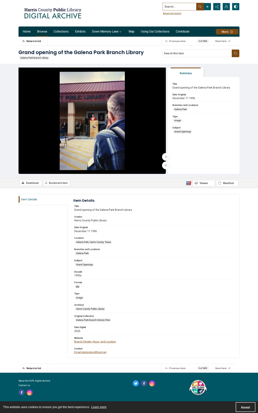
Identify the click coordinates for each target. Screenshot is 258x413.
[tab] (186, 72)
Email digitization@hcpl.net (90, 352)
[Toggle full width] (166, 157)
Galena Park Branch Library (34, 58)
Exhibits (80, 31)
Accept (245, 407)
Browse (42, 31)
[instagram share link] (30, 392)
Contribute (182, 31)
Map (131, 31)
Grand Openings (182, 131)
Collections (61, 31)
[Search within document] (235, 53)
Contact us (24, 385)
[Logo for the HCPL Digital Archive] (52, 13)
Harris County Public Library (90, 309)
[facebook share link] (22, 392)
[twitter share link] (136, 383)
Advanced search (172, 13)
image (177, 120)
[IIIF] (189, 183)
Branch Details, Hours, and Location (95, 341)
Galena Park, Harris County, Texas (93, 242)
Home (27, 31)
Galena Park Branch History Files (93, 320)
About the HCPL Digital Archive (34, 381)
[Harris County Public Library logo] (198, 387)
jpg (77, 286)
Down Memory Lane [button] (105, 31)
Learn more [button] (99, 407)
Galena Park (180, 109)
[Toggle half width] (166, 165)
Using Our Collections (155, 31)
